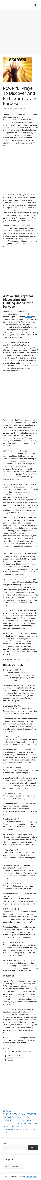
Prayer (8, 1111)
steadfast (11, 855)
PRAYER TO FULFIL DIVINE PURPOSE (18, 1120)
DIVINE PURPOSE (13, 1114)
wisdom (28, 317)
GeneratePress (31, 1177)
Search (6, 1143)
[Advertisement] (20, 33)
